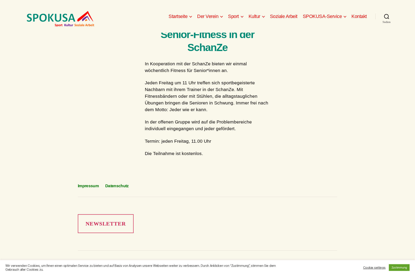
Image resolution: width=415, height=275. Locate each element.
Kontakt (359, 16)
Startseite (178, 16)
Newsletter (106, 224)
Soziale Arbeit (283, 16)
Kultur (254, 16)
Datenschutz (117, 186)
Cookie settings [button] (374, 268)
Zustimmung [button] (399, 267)
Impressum (88, 186)
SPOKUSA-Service (322, 16)
